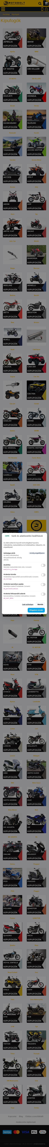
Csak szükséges (27, 604)
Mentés (40, 604)
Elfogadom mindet (36, 610)
